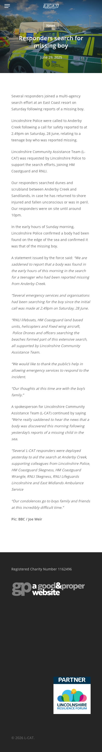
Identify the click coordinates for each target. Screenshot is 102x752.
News (50, 25)
